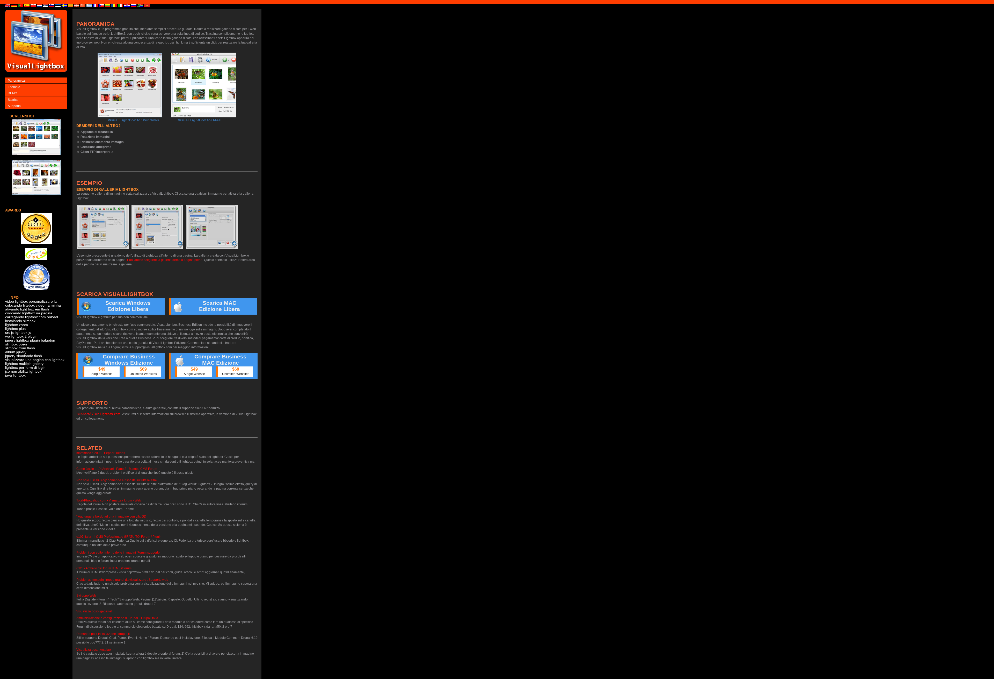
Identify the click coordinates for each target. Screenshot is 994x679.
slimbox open (16, 344)
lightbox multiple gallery (24, 364)
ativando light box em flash (27, 309)
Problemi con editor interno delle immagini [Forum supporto (118, 552)
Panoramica (16, 80)
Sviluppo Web (86, 595)
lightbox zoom (16, 325)
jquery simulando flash (23, 356)
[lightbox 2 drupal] (36, 158)
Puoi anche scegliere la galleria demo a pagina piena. (165, 260)
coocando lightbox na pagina (28, 313)
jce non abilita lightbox (23, 371)
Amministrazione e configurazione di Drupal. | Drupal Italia (117, 618)
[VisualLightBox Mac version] (203, 85)
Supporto (14, 106)
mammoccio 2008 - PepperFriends (100, 453)
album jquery (15, 352)
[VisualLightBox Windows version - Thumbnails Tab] (103, 227)
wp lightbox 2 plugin (21, 336)
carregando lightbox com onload (31, 317)
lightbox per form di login (25, 368)
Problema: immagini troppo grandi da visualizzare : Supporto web (122, 580)
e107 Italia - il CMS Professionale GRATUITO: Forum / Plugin (119, 537)
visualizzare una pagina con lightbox (34, 360)
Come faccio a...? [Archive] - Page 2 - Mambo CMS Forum (116, 469)
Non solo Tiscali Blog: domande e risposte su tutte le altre (116, 480)
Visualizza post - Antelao (93, 650)
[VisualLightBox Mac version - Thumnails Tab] (212, 227)
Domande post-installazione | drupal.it (103, 634)
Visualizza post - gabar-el (94, 611)
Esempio (14, 87)
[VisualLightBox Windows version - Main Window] (130, 85)
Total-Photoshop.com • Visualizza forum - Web (108, 500)
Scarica (13, 100)
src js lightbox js (18, 333)
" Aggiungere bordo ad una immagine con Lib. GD (111, 516)
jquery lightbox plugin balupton (30, 340)
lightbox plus (15, 329)
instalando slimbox (20, 321)
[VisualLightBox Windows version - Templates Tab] (157, 227)
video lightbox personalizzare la (31, 301)
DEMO (12, 93)
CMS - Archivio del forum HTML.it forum (103, 568)
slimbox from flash (20, 348)
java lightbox (15, 375)
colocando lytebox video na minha (33, 305)
